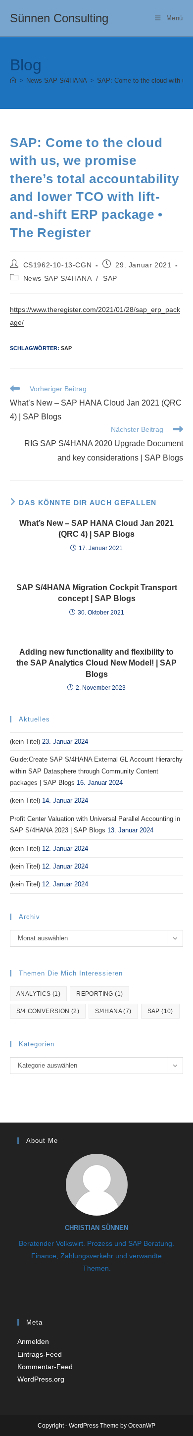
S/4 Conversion (47, 1011)
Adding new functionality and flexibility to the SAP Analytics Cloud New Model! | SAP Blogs (96, 663)
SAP (110, 278)
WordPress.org (40, 1379)
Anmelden (33, 1341)
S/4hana (113, 1011)
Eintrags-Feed (39, 1354)
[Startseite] (13, 80)
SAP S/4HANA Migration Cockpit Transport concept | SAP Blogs (96, 593)
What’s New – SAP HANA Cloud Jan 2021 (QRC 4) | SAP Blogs (96, 528)
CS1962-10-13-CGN (57, 265)
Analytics (38, 993)
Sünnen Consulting (59, 18)
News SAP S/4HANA (57, 278)
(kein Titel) (25, 741)
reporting (99, 993)
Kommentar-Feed (45, 1367)
